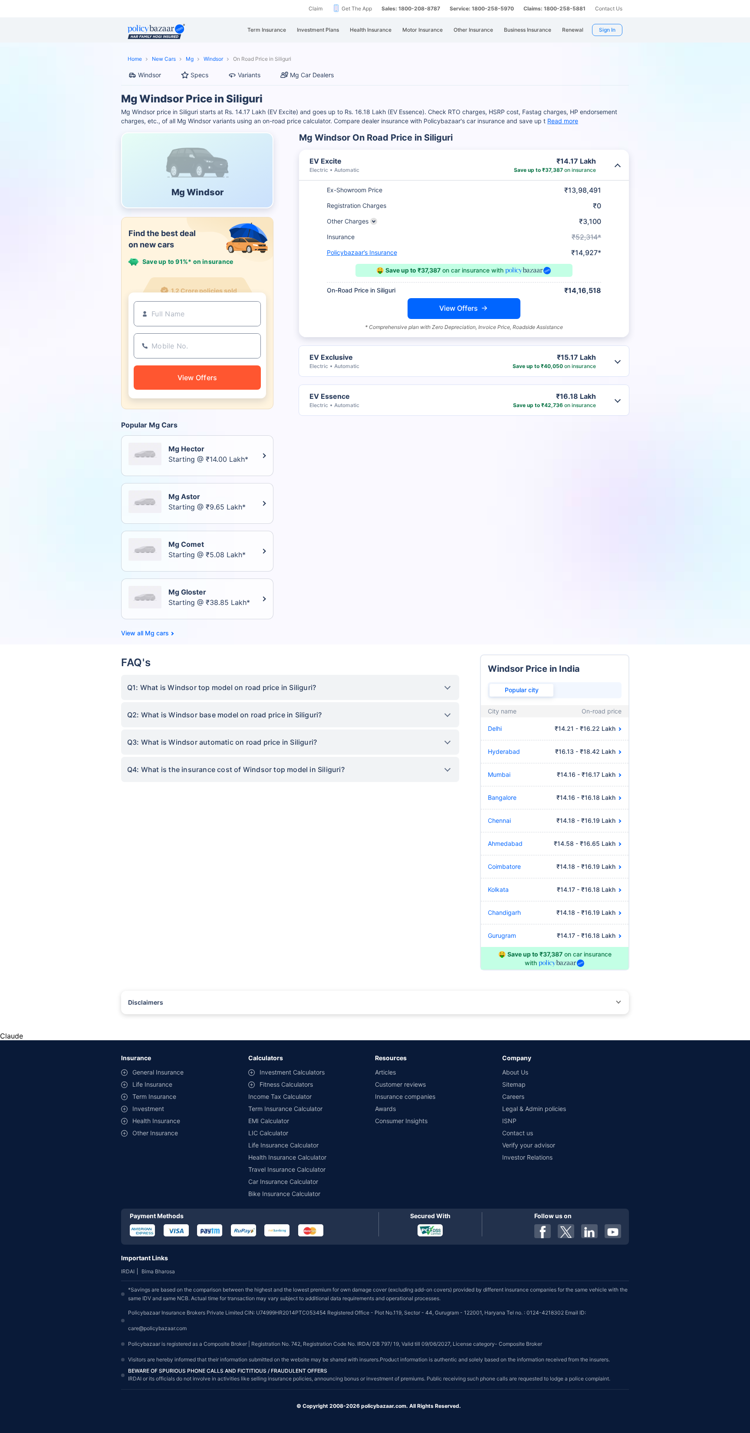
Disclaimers (145, 1002)
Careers (513, 1096)
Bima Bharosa (158, 1271)
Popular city (522, 689)
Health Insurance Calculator (287, 1157)
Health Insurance (156, 1120)
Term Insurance (154, 1096)
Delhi (495, 728)
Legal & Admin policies (534, 1108)
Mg (190, 59)
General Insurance (158, 1072)
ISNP (509, 1120)
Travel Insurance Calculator (287, 1169)
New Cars (164, 59)
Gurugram (502, 935)
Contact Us (608, 8)
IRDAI (128, 1271)
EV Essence (329, 396)
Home (135, 59)
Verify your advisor (528, 1145)
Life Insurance (152, 1084)
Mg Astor (184, 496)
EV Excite (325, 161)
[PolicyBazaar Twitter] (566, 1231)
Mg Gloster (187, 592)
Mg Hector (186, 448)
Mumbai (499, 774)
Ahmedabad (505, 843)
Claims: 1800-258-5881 (554, 8)
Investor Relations (527, 1157)
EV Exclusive (331, 357)
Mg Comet (186, 544)
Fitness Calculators (286, 1084)
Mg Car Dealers (312, 75)
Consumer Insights (401, 1120)
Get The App (357, 8)
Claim (315, 8)
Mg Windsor (197, 192)
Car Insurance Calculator (283, 1181)
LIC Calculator (268, 1133)
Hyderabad (504, 751)
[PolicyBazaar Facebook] (542, 1231)
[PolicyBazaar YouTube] (613, 1231)
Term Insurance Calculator (285, 1108)
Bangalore (502, 797)
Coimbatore (504, 866)
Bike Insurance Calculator (284, 1193)
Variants (249, 75)
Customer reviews (400, 1084)
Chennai (499, 820)
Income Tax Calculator (280, 1096)
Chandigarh (504, 912)
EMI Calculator (268, 1120)
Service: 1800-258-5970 (482, 8)
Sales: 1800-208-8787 (411, 8)
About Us (515, 1072)
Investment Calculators (292, 1072)
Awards (385, 1108)
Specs (199, 75)
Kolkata (498, 889)
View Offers (458, 308)
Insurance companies (405, 1096)
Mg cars (157, 633)
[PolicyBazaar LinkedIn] (589, 1231)
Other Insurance (155, 1133)
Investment (148, 1108)
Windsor (213, 59)
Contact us (517, 1133)
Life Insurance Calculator (283, 1145)
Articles (385, 1072)
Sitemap (514, 1084)
